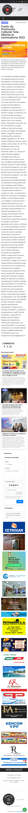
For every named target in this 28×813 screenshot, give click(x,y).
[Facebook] (16, 1)
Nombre (6, 461)
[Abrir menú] (3, 18)
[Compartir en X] (7, 346)
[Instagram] (19, 1)
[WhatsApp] (14, 1)
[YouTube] (22, 1)
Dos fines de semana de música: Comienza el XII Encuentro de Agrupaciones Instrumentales (12, 406)
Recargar (19, 493)
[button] (11, 1)
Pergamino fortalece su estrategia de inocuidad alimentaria (14, 434)
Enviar (20, 501)
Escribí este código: (10, 481)
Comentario (7, 468)
